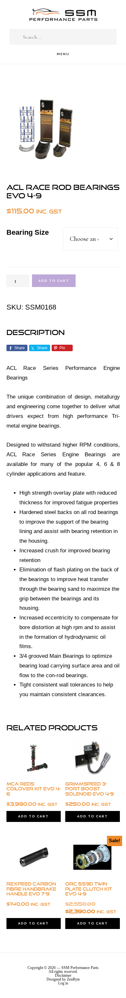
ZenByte (73, 979)
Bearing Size (27, 232)
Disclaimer (63, 975)
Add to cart (53, 280)
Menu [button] (63, 54)
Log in (63, 983)
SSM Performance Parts (63, 14)
